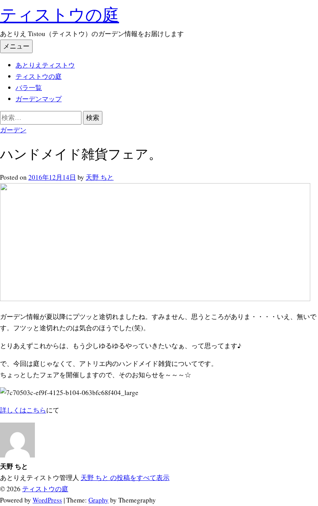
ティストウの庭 (59, 14)
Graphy (98, 500)
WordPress (47, 500)
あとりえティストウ (45, 65)
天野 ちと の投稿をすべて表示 (125, 477)
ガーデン (13, 129)
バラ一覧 (29, 87)
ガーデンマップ (39, 98)
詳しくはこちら (23, 409)
